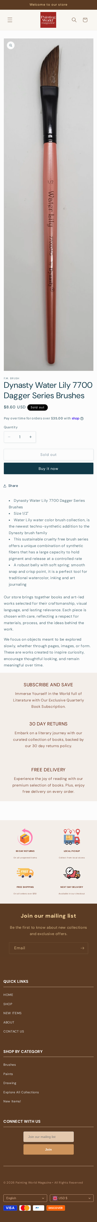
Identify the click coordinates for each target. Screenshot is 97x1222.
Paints (8, 1074)
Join (48, 1149)
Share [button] (13, 485)
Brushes (9, 1065)
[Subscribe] (82, 948)
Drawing (9, 1083)
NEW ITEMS (12, 1013)
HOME (8, 995)
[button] (10, 19)
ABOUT (8, 1022)
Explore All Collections (21, 1092)
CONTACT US (13, 1031)
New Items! (12, 1101)
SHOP (7, 1004)
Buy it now (49, 468)
